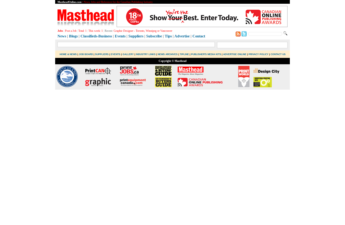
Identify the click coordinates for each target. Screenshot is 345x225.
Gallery (128, 54)
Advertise (182, 36)
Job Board (86, 54)
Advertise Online (234, 54)
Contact (198, 36)
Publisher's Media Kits (206, 54)
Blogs (73, 36)
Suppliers (135, 36)
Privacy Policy (258, 54)
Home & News (68, 54)
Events (120, 36)
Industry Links (146, 54)
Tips (168, 36)
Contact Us (278, 54)
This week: (95, 30)
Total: (82, 30)
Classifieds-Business (96, 36)
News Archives (168, 54)
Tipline (184, 54)
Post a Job (71, 30)
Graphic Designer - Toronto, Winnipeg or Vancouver (143, 30)
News (62, 36)
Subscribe (154, 36)
